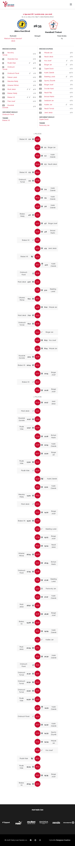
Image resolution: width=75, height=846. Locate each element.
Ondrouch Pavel (13, 73)
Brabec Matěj (12, 93)
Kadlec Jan (48, 104)
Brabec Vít (11, 97)
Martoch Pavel (9, 38)
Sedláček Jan (49, 101)
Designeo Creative (63, 840)
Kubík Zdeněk (49, 73)
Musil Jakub (11, 89)
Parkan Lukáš (12, 77)
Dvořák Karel (49, 89)
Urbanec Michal (13, 85)
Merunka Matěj (12, 81)
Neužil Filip (48, 93)
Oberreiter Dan (12, 59)
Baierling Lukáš (49, 77)
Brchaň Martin (49, 97)
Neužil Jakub (48, 57)
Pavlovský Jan (44, 125)
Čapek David (48, 69)
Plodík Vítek (11, 63)
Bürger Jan (48, 65)
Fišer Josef (11, 101)
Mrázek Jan (48, 53)
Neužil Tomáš (49, 108)
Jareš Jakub (48, 112)
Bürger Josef (48, 85)
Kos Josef (47, 61)
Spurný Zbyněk (49, 81)
